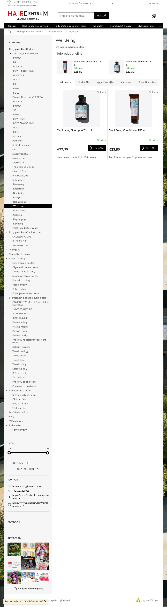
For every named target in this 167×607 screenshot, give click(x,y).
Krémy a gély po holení (24, 394)
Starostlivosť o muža (19, 390)
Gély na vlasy (19, 289)
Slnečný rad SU (20, 153)
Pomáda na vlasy (21, 280)
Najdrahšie (83, 82)
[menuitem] (11, 25)
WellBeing (18, 206)
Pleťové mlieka (20, 326)
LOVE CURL (19, 75)
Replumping (19, 219)
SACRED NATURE (21, 236)
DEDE (16, 88)
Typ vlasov (14, 249)
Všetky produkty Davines (25, 227)
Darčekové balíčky (18, 412)
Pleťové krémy (19, 322)
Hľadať (101, 15)
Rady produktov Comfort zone (25, 232)
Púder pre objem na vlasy (25, 293)
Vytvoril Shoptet (151, 600)
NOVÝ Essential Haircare (25, 53)
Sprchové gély (19, 368)
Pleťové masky (20, 335)
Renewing (18, 184)
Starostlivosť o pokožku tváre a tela (27, 297)
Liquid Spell (18, 162)
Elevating (18, 223)
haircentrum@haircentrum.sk (27, 486)
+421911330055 (20, 490)
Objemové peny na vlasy (25, 267)
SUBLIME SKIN (20, 241)
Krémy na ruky (19, 373)
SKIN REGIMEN (20, 245)
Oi (13, 149)
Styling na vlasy (17, 258)
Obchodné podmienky (80, 3)
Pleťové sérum (19, 331)
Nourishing (18, 193)
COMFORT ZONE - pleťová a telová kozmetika (30, 303)
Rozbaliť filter (26, 468)
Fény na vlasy (19, 429)
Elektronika (15, 425)
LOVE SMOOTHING (23, 71)
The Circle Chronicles (23, 166)
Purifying (17, 197)
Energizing (18, 188)
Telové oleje (18, 359)
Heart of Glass (20, 171)
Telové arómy (19, 364)
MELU (16, 84)
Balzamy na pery (21, 346)
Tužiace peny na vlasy (23, 271)
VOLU (16, 79)
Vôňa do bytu (16, 420)
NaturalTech (18, 180)
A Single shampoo (21, 145)
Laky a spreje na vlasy (23, 262)
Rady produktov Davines (22, 49)
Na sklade (20, 462)
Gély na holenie (20, 403)
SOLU (16, 92)
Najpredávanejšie (105, 82)
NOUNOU (18, 66)
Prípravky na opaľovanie (24, 386)
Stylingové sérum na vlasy (25, 275)
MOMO (17, 57)
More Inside (18, 158)
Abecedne (125, 82)
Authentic (17, 140)
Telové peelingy (20, 351)
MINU (16, 62)
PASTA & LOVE (20, 175)
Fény (11, 416)
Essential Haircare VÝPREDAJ (28, 97)
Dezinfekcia (18, 377)
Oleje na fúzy (19, 399)
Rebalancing (19, 201)
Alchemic (17, 136)
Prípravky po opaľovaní (24, 381)
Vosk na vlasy (19, 284)
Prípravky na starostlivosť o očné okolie (29, 341)
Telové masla (19, 355)
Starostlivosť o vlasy (19, 254)
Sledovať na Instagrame (30, 588)
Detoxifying (19, 210)
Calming (17, 214)
